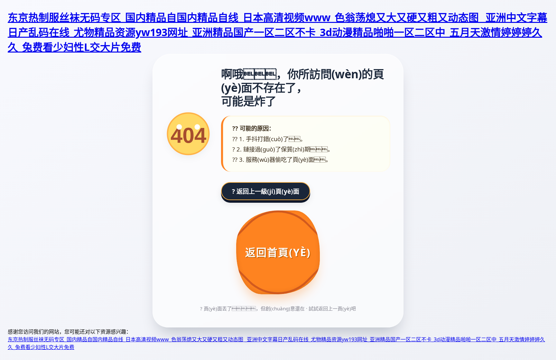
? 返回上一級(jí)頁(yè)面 (265, 191)
